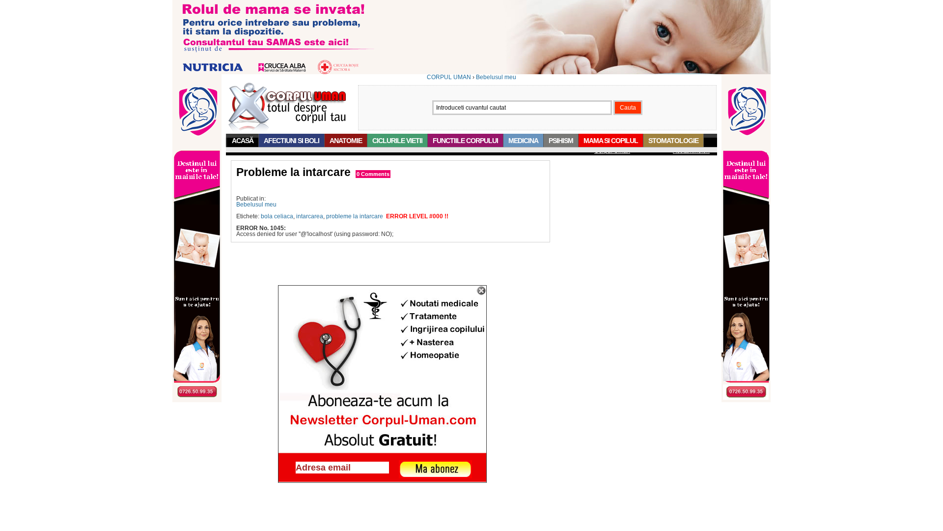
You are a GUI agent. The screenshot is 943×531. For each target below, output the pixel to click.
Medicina (523, 141)
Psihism (561, 141)
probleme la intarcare (354, 216)
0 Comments (373, 174)
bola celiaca (277, 216)
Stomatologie (673, 141)
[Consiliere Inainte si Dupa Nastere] (471, 72)
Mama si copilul (610, 141)
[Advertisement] (351, 187)
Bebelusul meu (496, 77)
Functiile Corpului (465, 141)
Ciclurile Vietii (397, 141)
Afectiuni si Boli (291, 141)
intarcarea (309, 216)
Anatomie (346, 141)
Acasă (242, 141)
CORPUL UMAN (449, 77)
